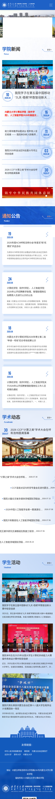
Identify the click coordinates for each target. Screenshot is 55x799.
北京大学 (8, 755)
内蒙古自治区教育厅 (40, 751)
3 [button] (31, 31)
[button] (46, 196)
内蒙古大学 (27, 755)
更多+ (49, 50)
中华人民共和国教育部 (13, 751)
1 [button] (24, 31)
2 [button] (27, 31)
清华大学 (17, 755)
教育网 (27, 751)
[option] (27, 23)
